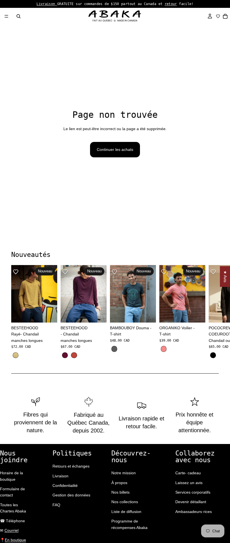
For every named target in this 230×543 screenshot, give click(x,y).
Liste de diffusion (126, 511)
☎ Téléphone (12, 521)
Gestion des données (71, 495)
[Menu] (6, 16)
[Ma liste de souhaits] (218, 16)
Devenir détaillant (190, 502)
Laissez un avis (189, 482)
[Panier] (225, 16)
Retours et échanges (70, 466)
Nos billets (120, 492)
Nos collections (124, 502)
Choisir (53, 314)
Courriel (11, 530)
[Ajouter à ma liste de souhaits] (15, 271)
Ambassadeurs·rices (193, 511)
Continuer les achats (115, 149)
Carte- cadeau (188, 473)
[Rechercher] (18, 16)
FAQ (56, 505)
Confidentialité (65, 485)
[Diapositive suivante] (212, 312)
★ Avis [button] (225, 276)
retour (171, 4)
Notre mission (123, 473)
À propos (119, 482)
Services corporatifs (192, 492)
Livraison (46, 4)
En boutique (15, 540)
